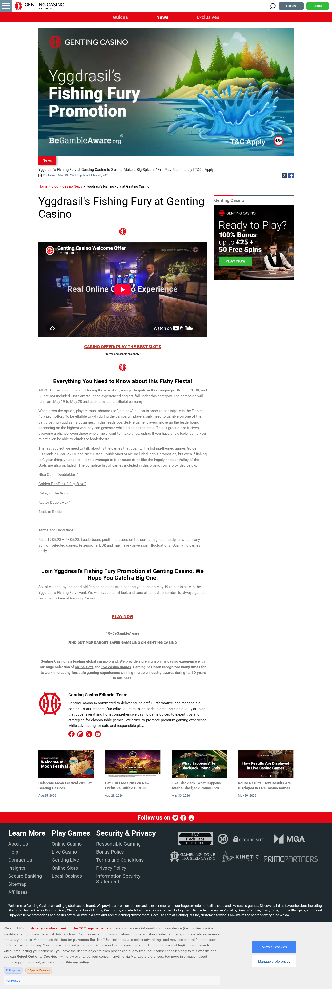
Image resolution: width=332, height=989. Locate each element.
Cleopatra (74, 910)
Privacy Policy (111, 868)
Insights (16, 868)
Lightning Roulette (192, 910)
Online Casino (67, 844)
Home (42, 186)
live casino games (116, 667)
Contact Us (20, 860)
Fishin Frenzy (34, 910)
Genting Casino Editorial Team (98, 694)
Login (291, 6)
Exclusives (208, 17)
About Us (18, 844)
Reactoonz (112, 910)
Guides (120, 17)
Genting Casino (38, 906)
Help (13, 852)
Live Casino (64, 852)
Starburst (15, 910)
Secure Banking (25, 876)
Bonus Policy (110, 852)
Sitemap (17, 884)
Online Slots (65, 868)
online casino (167, 661)
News (162, 17)
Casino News (72, 186)
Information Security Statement (118, 879)
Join (318, 6)
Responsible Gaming (118, 844)
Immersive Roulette (221, 910)
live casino (239, 906)
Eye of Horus (92, 910)
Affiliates (17, 892)
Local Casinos (67, 876)
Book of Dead (55, 910)
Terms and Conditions (120, 860)
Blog (55, 186)
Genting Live (65, 860)
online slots (84, 667)
